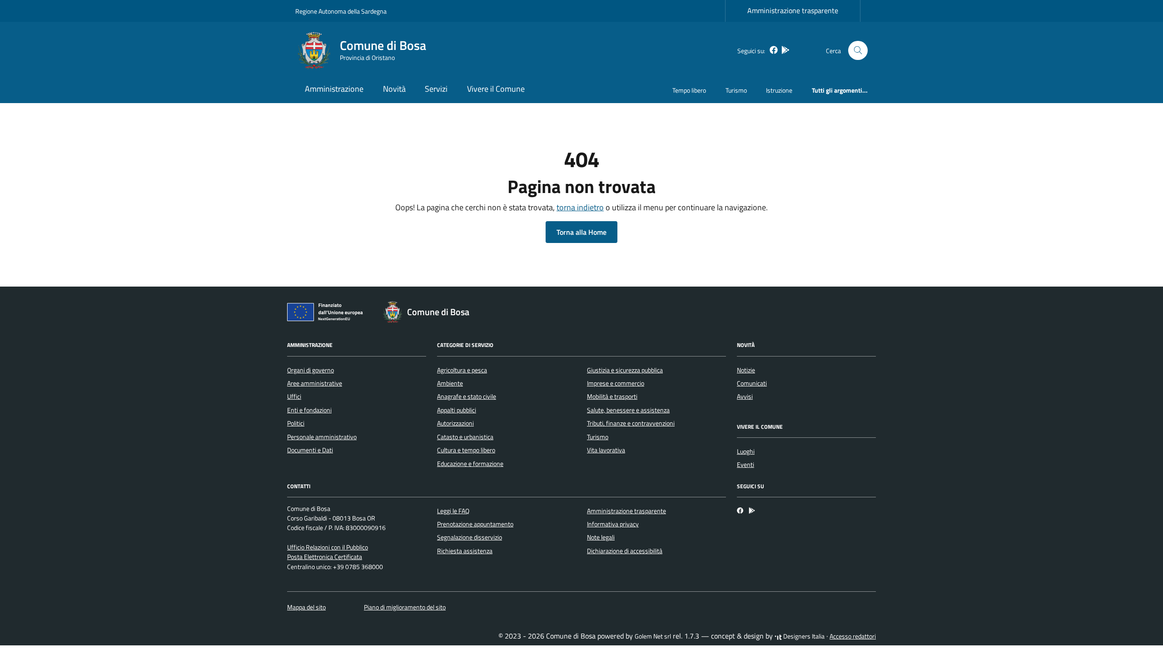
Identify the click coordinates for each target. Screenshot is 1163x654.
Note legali (601, 537)
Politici (295, 423)
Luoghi (746, 451)
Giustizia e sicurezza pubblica (625, 370)
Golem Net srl (653, 636)
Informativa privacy (613, 524)
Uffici (294, 396)
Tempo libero (689, 90)
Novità (394, 89)
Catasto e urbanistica (465, 437)
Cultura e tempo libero (466, 450)
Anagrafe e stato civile (466, 396)
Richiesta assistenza (464, 551)
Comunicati (752, 383)
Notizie (746, 370)
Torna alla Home (581, 232)
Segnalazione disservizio (469, 537)
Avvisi (745, 396)
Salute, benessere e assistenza (628, 410)
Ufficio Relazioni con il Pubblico (327, 547)
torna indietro (580, 207)
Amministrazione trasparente (792, 10)
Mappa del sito (306, 607)
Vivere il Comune (496, 89)
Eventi (745, 465)
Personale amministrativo (322, 437)
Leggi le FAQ (453, 511)
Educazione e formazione (470, 464)
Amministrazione (334, 89)
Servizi (436, 89)
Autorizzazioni (455, 423)
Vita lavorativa (606, 450)
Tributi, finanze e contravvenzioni (631, 423)
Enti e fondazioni (309, 410)
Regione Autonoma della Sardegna (341, 11)
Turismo (736, 90)
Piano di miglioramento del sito (405, 607)
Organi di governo (310, 370)
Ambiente (450, 383)
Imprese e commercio (615, 383)
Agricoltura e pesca (462, 370)
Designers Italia (803, 636)
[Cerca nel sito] (858, 50)
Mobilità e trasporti (612, 396)
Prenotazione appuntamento (475, 524)
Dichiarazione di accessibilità (624, 551)
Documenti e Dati (310, 450)
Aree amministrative (314, 383)
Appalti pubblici (456, 410)
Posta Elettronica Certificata (324, 557)
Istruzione (779, 90)
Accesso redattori (853, 636)
